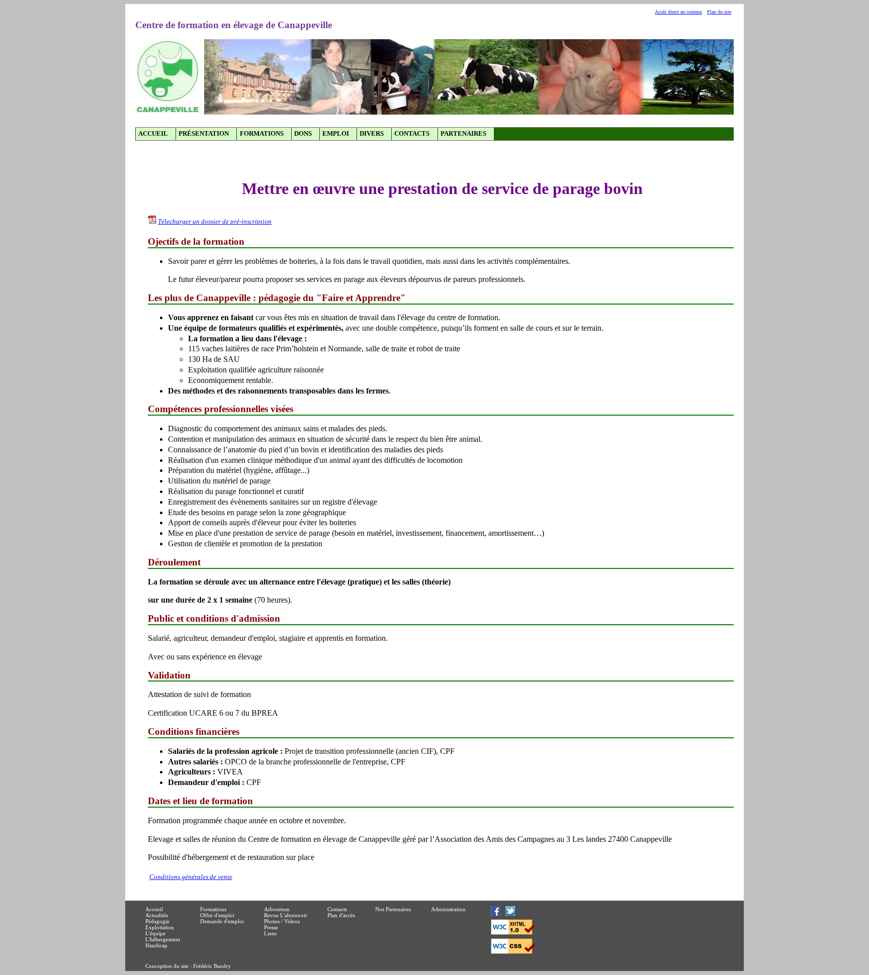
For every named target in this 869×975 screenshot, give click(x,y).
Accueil (153, 133)
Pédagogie (157, 921)
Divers (372, 133)
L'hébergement (162, 939)
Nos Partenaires (393, 909)
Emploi (335, 133)
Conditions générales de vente (190, 877)
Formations (262, 133)
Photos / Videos (282, 921)
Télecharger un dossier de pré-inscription (215, 221)
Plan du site (719, 12)
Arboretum (277, 909)
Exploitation (159, 927)
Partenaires (463, 133)
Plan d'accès (341, 915)
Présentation (204, 133)
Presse (271, 927)
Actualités (156, 915)
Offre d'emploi (217, 915)
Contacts (411, 133)
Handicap (156, 945)
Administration (448, 909)
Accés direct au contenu (678, 12)
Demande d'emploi (222, 921)
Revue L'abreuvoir (285, 915)
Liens (270, 933)
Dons (303, 133)
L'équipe (155, 933)
